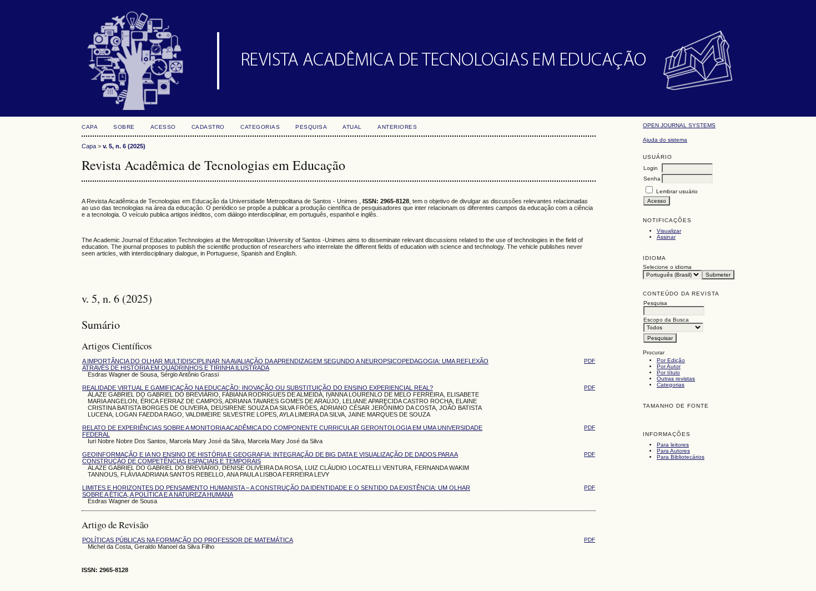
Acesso (163, 127)
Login (650, 168)
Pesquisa (311, 127)
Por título (668, 372)
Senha (652, 179)
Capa (90, 127)
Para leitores (673, 445)
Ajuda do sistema (665, 140)
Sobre (124, 127)
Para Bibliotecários (680, 457)
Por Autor (669, 366)
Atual (352, 127)
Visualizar (669, 231)
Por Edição (671, 360)
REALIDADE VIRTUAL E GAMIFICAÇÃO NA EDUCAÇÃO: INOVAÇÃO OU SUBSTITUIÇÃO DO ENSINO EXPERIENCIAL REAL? (257, 387)
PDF (589, 361)
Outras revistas (676, 378)
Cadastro (208, 127)
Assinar (666, 237)
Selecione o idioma (667, 267)
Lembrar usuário (677, 191)
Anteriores (397, 127)
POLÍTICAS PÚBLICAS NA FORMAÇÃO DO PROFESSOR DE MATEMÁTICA (187, 540)
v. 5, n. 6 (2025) (124, 146)
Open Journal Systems (679, 125)
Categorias (670, 385)
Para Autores (673, 451)
